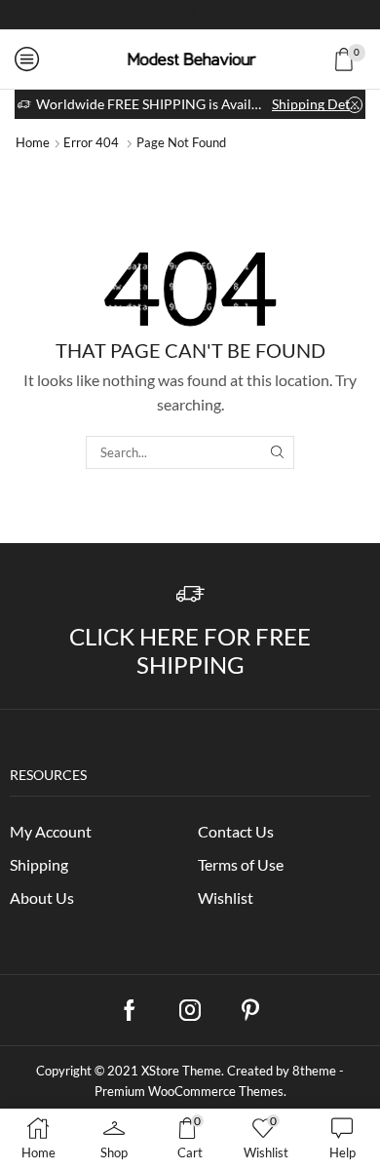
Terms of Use (241, 864)
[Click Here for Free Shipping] (190, 594)
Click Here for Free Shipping (190, 650)
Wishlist (225, 897)
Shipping (39, 864)
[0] (363, 59)
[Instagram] (190, 14)
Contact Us (236, 831)
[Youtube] (223, 14)
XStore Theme (181, 1070)
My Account (51, 831)
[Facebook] (157, 14)
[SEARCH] (276, 452)
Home (33, 142)
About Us (42, 897)
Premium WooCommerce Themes (189, 1091)
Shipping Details (317, 104)
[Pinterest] (250, 1010)
